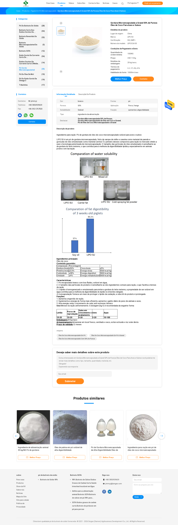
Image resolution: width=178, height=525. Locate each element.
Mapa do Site (21, 497)
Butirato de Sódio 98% (49, 480)
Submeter (70, 381)
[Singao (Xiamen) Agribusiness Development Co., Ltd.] (25, 4)
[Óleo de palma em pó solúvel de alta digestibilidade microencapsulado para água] (70, 427)
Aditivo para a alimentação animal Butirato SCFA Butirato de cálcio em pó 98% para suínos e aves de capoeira (84, 495)
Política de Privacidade (20, 505)
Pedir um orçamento (153, 3)
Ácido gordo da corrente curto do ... (32, 56)
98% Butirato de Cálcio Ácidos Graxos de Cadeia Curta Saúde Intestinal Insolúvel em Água (84, 483)
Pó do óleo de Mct (32, 74)
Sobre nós (20, 490)
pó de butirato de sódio (47, 475)
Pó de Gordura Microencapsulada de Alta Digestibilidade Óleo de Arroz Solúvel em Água (106, 450)
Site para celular (22, 500)
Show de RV (21, 486)
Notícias (19, 493)
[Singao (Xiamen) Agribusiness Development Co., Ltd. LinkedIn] (110, 492)
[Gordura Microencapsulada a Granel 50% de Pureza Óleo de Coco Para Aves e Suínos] (87, 42)
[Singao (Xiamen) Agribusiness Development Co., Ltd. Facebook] (104, 492)
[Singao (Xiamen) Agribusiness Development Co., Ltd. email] (20, 115)
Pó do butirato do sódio (32, 26)
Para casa (20, 480)
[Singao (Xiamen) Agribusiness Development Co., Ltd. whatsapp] (26, 115)
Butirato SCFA (32, 51)
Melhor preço (121, 79)
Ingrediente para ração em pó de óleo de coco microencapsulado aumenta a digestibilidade (142, 450)
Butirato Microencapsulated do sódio (32, 45)
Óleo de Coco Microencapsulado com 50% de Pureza (77, 339)
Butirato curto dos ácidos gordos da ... (32, 31)
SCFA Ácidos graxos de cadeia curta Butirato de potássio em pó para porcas (84, 505)
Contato (32, 122)
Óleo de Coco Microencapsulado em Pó (72, 335)
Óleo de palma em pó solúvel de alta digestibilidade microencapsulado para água (68, 450)
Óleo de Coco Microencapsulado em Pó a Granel (107, 335)
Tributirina (32, 85)
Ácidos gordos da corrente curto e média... (32, 63)
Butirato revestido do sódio (32, 37)
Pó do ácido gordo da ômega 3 (32, 80)
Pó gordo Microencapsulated (32, 69)
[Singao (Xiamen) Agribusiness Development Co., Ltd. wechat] (31, 115)
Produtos (20, 483)
